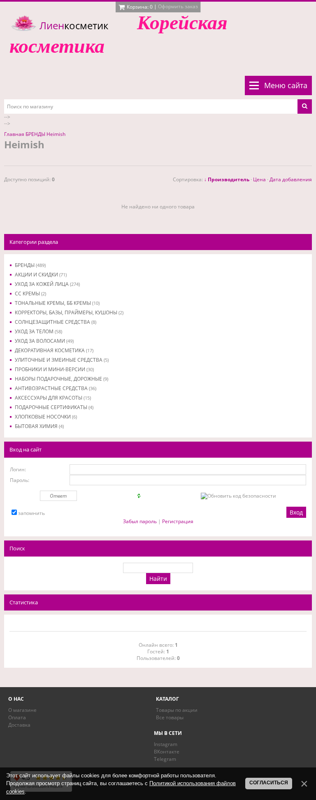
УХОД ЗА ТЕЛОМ (38, 331)
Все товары (170, 717)
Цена (259, 179)
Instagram (165, 744)
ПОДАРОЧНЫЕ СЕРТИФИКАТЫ (54, 407)
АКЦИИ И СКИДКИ (41, 274)
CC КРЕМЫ (30, 293)
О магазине (22, 709)
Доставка (19, 724)
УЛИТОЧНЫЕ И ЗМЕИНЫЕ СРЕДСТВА (62, 359)
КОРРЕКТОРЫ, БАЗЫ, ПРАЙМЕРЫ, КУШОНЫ (69, 312)
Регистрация (177, 521)
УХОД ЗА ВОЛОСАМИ (44, 340)
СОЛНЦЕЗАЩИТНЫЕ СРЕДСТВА (55, 321)
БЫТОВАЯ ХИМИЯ (39, 426)
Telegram (165, 759)
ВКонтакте (166, 751)
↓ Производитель (226, 179)
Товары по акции (177, 709)
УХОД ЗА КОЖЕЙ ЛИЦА (47, 284)
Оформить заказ (178, 6)
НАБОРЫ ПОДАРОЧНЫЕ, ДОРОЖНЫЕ (61, 378)
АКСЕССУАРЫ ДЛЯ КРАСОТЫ (53, 397)
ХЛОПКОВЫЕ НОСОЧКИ (46, 416)
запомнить (31, 513)
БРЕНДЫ (30, 265)
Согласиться (268, 783)
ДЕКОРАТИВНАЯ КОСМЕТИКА (54, 350)
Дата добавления (291, 179)
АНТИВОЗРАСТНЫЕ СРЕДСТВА (55, 388)
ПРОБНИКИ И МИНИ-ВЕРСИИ (54, 369)
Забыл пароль (140, 521)
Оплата (17, 717)
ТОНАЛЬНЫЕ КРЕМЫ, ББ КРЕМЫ (57, 302)
